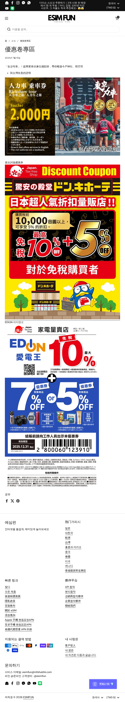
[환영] (62, 18)
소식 (13, 40)
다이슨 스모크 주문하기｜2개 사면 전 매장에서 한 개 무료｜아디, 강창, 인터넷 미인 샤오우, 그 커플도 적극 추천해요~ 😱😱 (62, 5)
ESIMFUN (28, 697)
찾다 (7, 587)
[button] (117, 18)
